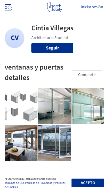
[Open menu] (7, 7)
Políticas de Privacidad (39, 183)
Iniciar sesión (92, 7)
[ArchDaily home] (54, 7)
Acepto (88, 183)
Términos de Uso (14, 183)
